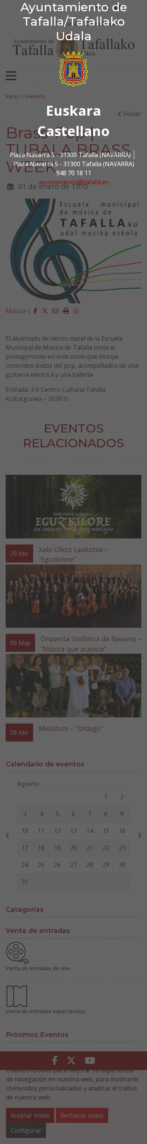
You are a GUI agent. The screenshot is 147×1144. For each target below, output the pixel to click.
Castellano (73, 131)
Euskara (73, 110)
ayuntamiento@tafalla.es (73, 182)
